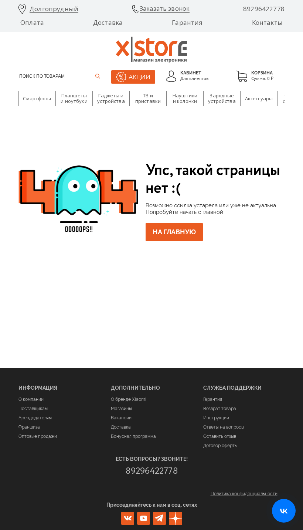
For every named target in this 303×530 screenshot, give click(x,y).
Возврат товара (219, 408)
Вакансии (121, 417)
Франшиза (29, 427)
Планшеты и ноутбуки (74, 98)
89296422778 (264, 9)
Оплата (32, 22)
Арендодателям (35, 417)
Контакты (267, 22)
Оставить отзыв (219, 436)
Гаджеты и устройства (111, 98)
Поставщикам (33, 408)
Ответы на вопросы (223, 427)
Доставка (108, 22)
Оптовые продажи (37, 436)
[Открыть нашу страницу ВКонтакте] (284, 511)
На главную (174, 232)
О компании (31, 399)
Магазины (121, 408)
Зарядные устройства (221, 98)
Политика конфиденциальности (244, 493)
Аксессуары (259, 98)
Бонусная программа (133, 436)
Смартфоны (37, 98)
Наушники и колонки (185, 98)
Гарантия (187, 22)
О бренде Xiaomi (128, 399)
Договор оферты (220, 445)
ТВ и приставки (148, 98)
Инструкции (216, 417)
